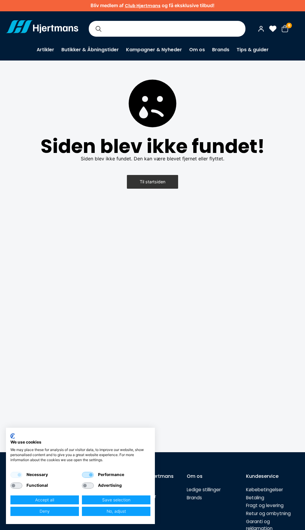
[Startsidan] (42, 28)
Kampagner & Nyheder (154, 49)
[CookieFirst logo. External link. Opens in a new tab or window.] (12, 436)
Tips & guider (252, 49)
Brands (220, 49)
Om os (197, 49)
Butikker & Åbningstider (90, 49)
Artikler (45, 49)
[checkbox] (16, 475)
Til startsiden (152, 181)
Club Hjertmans (143, 6)
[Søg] (98, 28)
